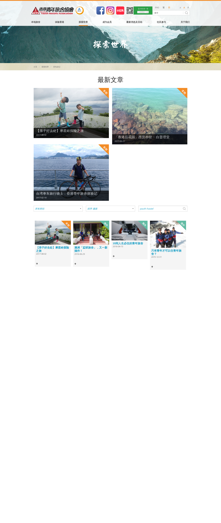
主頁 (35, 66)
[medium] (184, 7)
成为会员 (107, 22)
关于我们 (185, 22)
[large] (188, 7)
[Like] (100, 10)
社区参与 (161, 22)
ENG (157, 7)
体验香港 (59, 22)
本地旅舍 (35, 22)
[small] (180, 7)
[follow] (110, 10)
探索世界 (83, 22)
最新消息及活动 (134, 22)
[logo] (57, 10)
